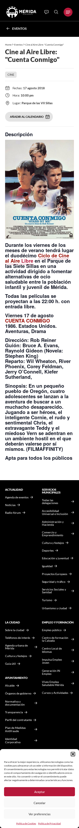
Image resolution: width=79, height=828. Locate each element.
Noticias (10, 505)
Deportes (48, 550)
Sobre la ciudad (14, 630)
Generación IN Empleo (51, 672)
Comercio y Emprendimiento (52, 534)
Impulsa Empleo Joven (52, 661)
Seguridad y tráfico (53, 581)
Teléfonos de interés (17, 637)
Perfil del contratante (18, 720)
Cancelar (40, 803)
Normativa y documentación (15, 703)
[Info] (46, 12)
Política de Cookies (26, 823)
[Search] (56, 12)
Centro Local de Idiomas (52, 650)
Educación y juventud (55, 558)
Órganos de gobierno (18, 693)
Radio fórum (13, 512)
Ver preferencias (40, 814)
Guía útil (10, 663)
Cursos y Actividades (55, 692)
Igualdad (47, 566)
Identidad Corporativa (12, 740)
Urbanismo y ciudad (54, 608)
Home (8, 44)
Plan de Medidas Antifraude (15, 729)
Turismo (47, 600)
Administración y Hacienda (53, 523)
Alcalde (10, 685)
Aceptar (39, 792)
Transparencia (14, 712)
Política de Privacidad (49, 823)
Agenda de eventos (17, 497)
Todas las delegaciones (50, 501)
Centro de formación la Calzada (55, 639)
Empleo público (52, 630)
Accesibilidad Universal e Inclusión (55, 512)
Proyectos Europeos (54, 573)
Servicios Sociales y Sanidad (54, 591)
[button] (73, 754)
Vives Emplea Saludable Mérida (53, 683)
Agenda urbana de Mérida (16, 647)
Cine (10, 74)
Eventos (19, 28)
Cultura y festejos (16, 656)
